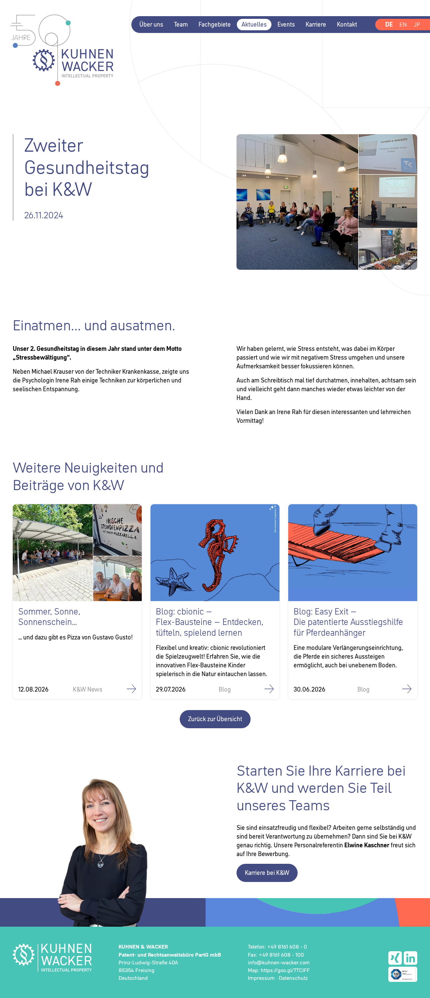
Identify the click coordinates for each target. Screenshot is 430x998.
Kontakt (347, 24)
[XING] (395, 958)
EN (403, 24)
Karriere (316, 24)
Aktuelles (254, 24)
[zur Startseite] (52, 957)
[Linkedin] (410, 958)
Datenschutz (293, 978)
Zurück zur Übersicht (215, 719)
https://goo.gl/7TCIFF (285, 970)
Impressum (261, 978)
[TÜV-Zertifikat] (402, 974)
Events (286, 24)
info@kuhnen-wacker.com (279, 962)
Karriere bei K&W (267, 872)
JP (417, 24)
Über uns (151, 24)
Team (181, 24)
